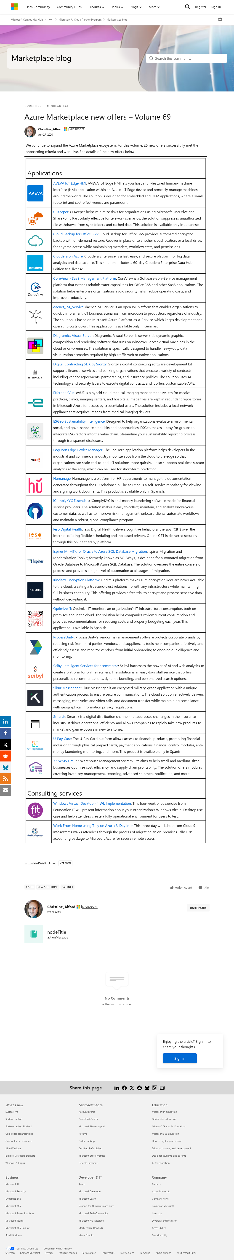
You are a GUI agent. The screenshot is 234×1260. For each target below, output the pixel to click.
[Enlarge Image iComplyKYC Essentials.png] (35, 511)
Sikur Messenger (66, 687)
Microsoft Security (15, 1191)
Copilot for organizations (19, 1133)
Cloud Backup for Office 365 (75, 233)
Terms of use (89, 1253)
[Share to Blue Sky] (147, 1087)
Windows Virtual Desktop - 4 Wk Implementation (92, 803)
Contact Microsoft (30, 1253)
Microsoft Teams (14, 1220)
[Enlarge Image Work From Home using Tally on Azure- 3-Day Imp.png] (35, 833)
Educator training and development (171, 1148)
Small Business (13, 1235)
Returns (83, 1133)
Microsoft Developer (90, 1191)
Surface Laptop (13, 1119)
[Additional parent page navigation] (50, 19)
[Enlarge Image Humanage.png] (35, 485)
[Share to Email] (162, 1087)
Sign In (216, 7)
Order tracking (87, 1141)
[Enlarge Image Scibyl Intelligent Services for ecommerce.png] (35, 673)
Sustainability (159, 1235)
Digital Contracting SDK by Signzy (80, 364)
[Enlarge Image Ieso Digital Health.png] (35, 536)
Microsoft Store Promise (92, 1155)
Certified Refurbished (90, 1148)
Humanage (62, 478)
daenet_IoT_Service (68, 306)
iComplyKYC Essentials (71, 500)
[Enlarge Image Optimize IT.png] (35, 619)
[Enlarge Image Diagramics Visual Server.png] (35, 346)
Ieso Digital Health (67, 529)
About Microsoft (161, 1191)
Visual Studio (86, 1235)
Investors (157, 1213)
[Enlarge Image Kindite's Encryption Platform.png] (35, 590)
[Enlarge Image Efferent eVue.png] (35, 403)
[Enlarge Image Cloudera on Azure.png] (35, 263)
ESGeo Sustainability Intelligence (79, 421)
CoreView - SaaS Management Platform (84, 278)
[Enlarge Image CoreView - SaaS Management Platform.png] (35, 288)
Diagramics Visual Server (73, 335)
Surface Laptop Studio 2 (18, 1126)
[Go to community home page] (14, 6)
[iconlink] (33, 934)
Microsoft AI (12, 1184)
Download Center (88, 1119)
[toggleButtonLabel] (220, 19)
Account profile (87, 1111)
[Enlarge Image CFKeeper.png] (35, 219)
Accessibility (159, 1228)
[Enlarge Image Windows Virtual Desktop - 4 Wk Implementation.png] (35, 810)
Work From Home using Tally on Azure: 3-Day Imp (93, 825)
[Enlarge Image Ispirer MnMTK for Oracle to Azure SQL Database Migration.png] (35, 561)
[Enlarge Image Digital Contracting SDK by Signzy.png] (35, 374)
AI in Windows (13, 1148)
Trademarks (107, 1253)
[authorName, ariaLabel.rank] (30, 131)
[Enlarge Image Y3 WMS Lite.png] (35, 768)
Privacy (49, 1253)
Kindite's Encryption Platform (76, 579)
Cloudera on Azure (68, 256)
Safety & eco (127, 1253)
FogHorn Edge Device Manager (77, 449)
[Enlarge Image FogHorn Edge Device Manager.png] (35, 460)
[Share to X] (132, 1087)
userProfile (198, 908)
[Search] (187, 7)
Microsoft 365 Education (165, 1133)
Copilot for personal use (18, 1141)
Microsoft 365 (13, 1206)
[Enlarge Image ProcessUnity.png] (35, 647)
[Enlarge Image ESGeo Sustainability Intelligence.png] (35, 431)
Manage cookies (68, 1253)
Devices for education (164, 1119)
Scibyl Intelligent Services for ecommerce (85, 665)
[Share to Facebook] (124, 1087)
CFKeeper (60, 211)
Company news (160, 1198)
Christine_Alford (50, 129)
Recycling (145, 1253)
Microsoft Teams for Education (168, 1126)
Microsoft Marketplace (91, 1220)
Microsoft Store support (92, 1126)
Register (200, 7)
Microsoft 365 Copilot (17, 1228)
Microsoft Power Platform (19, 1213)
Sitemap (10, 1253)
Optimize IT (62, 608)
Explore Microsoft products (20, 1155)
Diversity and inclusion (164, 1220)
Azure (82, 1184)
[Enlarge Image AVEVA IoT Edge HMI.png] (35, 193)
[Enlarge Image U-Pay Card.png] (35, 745)
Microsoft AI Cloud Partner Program (79, 19)
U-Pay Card (62, 738)
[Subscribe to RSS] (154, 1087)
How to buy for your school (166, 1141)
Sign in (179, 1058)
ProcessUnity (63, 637)
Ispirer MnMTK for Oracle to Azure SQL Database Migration (100, 551)
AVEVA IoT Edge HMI (69, 183)
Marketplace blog (117, 19)
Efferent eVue (63, 392)
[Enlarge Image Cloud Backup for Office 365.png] (35, 241)
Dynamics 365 (13, 1198)
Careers (156, 1184)
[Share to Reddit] (139, 1087)
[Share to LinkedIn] (116, 1087)
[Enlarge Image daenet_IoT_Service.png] (35, 317)
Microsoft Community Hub (27, 19)
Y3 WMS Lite (63, 760)
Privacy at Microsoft (163, 1206)
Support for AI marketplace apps (96, 1206)
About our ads (163, 1253)
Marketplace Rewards (91, 1228)
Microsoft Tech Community (93, 1213)
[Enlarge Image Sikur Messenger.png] (35, 698)
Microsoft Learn (87, 1198)
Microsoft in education (164, 1111)
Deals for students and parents (169, 1155)
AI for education (161, 1163)
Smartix (59, 716)
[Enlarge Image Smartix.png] (35, 723)
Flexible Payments (88, 1163)
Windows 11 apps (15, 1163)
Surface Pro (11, 1111)
